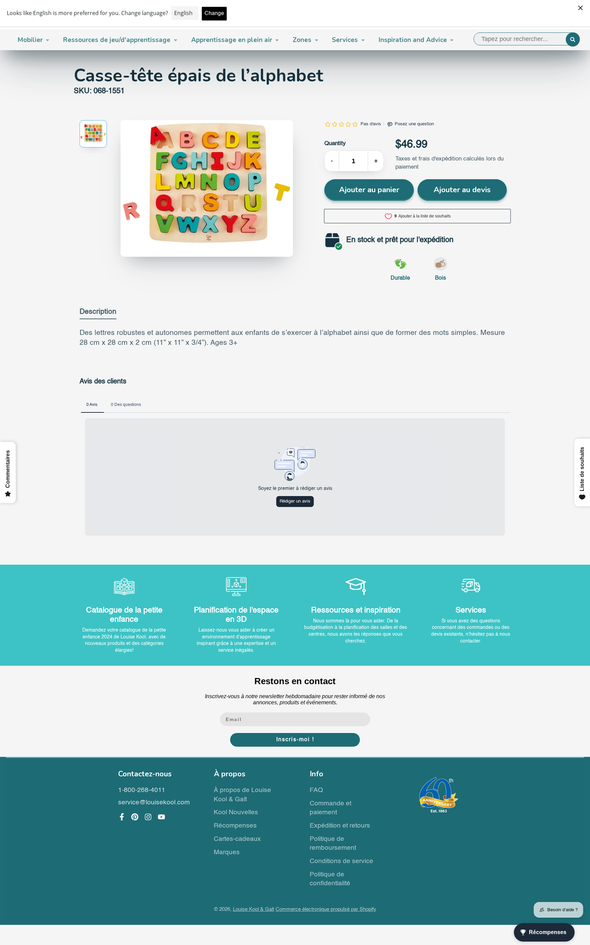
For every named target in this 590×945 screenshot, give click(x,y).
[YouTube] (161, 817)
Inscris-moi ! (295, 740)
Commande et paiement (330, 808)
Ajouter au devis (462, 189)
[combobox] (527, 38)
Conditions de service (341, 861)
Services (345, 40)
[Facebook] (122, 817)
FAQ (316, 790)
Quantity (335, 143)
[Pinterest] (135, 817)
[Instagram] (148, 817)
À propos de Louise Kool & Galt (242, 795)
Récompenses (235, 825)
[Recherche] (573, 39)
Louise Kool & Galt (253, 909)
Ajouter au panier (369, 189)
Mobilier (30, 40)
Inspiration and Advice (413, 40)
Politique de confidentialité (330, 879)
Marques (227, 852)
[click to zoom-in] (207, 188)
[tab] (98, 313)
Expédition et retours (340, 825)
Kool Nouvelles (236, 812)
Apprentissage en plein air (231, 40)
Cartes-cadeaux (237, 839)
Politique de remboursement (333, 843)
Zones (302, 40)
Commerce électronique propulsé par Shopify (326, 909)
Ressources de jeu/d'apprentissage (116, 40)
